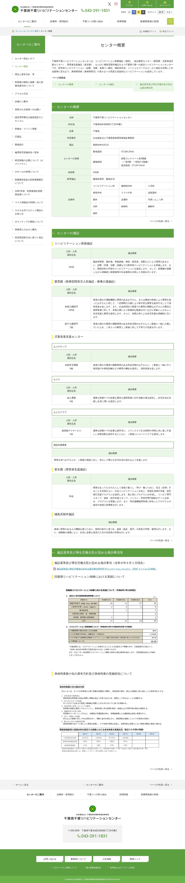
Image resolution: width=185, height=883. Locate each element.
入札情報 (106, 859)
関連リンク (135, 859)
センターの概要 (65, 84)
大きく (170, 12)
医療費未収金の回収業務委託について (29, 181)
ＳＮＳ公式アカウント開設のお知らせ (29, 212)
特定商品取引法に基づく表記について (29, 239)
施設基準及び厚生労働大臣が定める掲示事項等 (156, 86)
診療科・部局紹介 (59, 21)
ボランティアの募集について (29, 222)
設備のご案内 (21, 101)
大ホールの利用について (27, 172)
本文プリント (168, 31)
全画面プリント (149, 31)
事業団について (78, 859)
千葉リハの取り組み (92, 21)
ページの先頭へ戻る (159, 221)
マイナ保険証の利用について (29, 202)
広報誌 (18, 136)
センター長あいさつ (24, 58)
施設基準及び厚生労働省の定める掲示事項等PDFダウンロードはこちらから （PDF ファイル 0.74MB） (107, 569)
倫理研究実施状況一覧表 (27, 152)
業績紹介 (19, 144)
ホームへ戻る (22, 785)
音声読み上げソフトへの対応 (122, 868)
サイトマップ (165, 5)
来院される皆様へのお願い (28, 109)
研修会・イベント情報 (26, 129)
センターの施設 (106, 84)
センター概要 (21, 66)
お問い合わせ (147, 5)
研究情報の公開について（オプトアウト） (29, 162)
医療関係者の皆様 (149, 21)
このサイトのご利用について (65, 868)
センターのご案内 (27, 21)
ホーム (18, 31)
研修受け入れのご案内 (26, 229)
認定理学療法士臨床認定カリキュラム (29, 119)
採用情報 (121, 21)
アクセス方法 (21, 94)
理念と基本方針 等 (24, 74)
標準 (161, 12)
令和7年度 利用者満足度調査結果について (28, 193)
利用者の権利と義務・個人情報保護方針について (29, 84)
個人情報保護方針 (93, 868)
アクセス (129, 5)
